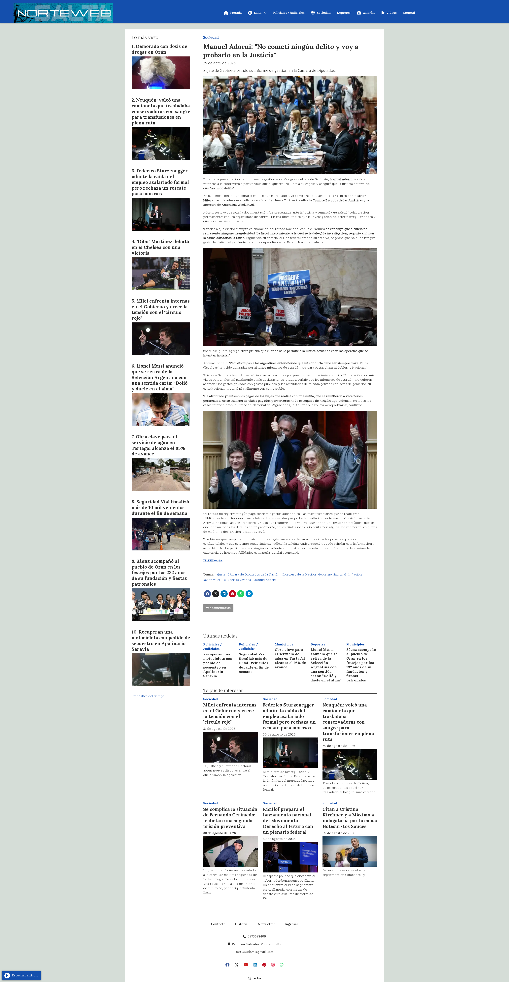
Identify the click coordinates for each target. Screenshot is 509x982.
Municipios (284, 644)
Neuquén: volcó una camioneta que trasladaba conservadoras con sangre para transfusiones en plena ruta (348, 722)
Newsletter (266, 924)
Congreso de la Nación (299, 575)
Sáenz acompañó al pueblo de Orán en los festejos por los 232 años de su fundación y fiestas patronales (361, 664)
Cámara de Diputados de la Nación (253, 575)
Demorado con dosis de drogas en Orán (159, 49)
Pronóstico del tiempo (148, 696)
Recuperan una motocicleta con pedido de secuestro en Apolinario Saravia (217, 665)
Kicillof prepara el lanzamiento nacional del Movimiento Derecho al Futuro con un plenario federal (288, 820)
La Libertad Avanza (236, 580)
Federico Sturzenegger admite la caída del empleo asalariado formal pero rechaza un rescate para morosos (289, 716)
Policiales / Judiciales (289, 13)
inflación (355, 575)
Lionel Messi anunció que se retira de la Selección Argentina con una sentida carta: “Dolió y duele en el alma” (326, 664)
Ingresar (291, 924)
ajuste (220, 575)
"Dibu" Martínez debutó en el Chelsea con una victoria (160, 247)
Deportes (344, 13)
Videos (392, 13)
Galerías (369, 13)
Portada (236, 13)
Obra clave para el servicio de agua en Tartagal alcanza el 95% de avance (290, 658)
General (409, 13)
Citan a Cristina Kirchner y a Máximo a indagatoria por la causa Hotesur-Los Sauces (349, 817)
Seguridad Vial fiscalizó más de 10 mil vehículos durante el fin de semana (254, 663)
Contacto (218, 924)
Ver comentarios (218, 608)
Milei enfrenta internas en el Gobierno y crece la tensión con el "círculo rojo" (229, 713)
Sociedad (324, 13)
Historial (241, 924)
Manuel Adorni (264, 580)
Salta (257, 13)
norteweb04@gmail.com (254, 952)
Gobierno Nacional (332, 575)
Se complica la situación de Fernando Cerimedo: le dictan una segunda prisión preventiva (230, 817)
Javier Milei (211, 580)
